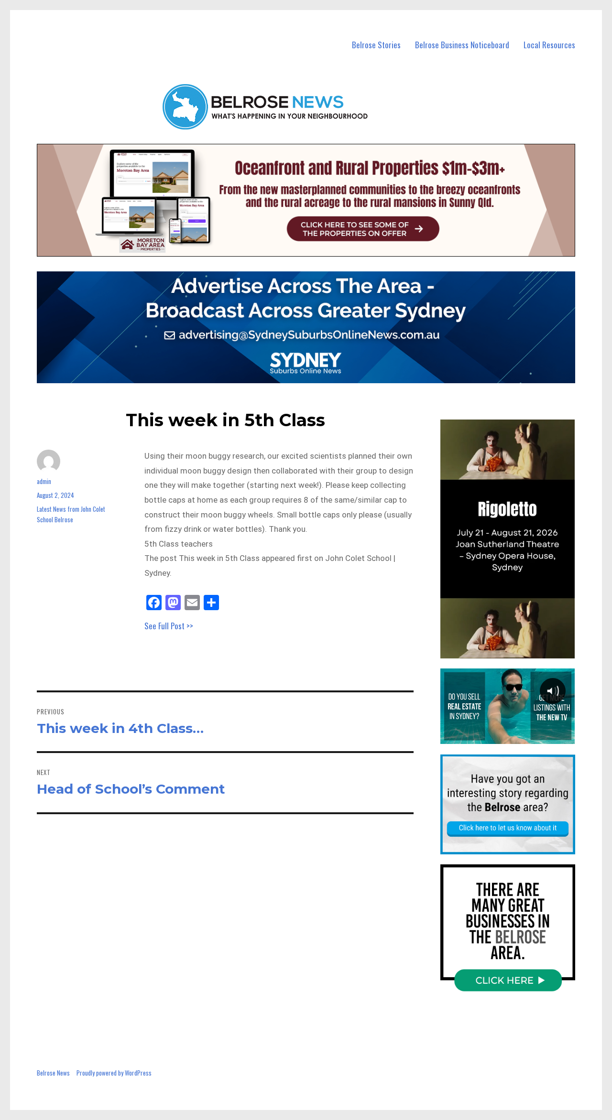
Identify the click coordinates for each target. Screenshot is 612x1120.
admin (44, 481)
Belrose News (53, 1072)
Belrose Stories (376, 45)
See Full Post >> (168, 626)
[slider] (517, 650)
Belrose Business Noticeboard (462, 45)
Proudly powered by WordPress (114, 1072)
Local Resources (549, 45)
